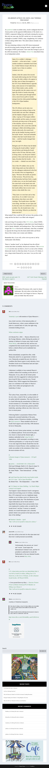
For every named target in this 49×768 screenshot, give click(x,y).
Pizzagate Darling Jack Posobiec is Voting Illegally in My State (16, 697)
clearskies (7, 722)
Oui (9, 311)
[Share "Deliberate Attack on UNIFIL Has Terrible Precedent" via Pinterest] (25, 264)
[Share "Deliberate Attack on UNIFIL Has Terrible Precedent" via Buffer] (30, 264)
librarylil (7, 717)
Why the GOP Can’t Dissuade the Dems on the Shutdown (15, 700)
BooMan (7, 711)
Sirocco (19, 23)
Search (4, 648)
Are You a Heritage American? (9, 691)
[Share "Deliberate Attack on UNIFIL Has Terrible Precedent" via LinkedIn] (28, 264)
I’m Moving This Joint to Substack (10, 688)
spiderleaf (10, 29)
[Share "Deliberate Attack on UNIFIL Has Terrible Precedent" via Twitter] (18, 264)
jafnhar (6, 728)
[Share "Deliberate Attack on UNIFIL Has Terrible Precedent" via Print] (38, 264)
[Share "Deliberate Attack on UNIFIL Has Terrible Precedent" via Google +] (20, 264)
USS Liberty (29, 222)
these (13, 228)
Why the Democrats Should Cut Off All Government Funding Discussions (18, 694)
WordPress (32, 766)
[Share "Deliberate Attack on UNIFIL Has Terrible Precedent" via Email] (35, 264)
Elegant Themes (22, 766)
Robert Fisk (30, 52)
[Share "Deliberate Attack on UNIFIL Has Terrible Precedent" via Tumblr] (23, 264)
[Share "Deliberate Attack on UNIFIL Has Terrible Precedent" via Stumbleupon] (33, 264)
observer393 (11, 531)
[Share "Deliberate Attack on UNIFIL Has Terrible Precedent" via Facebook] (15, 264)
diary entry (27, 556)
